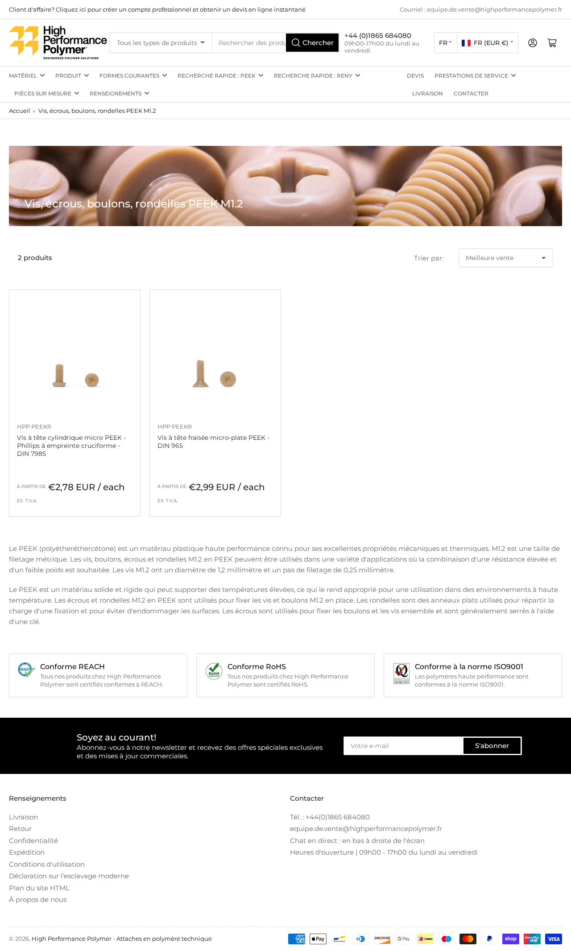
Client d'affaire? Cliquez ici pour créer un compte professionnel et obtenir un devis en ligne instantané (157, 9)
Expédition (27, 852)
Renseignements (115, 93)
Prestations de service (471, 75)
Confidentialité (33, 840)
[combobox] (276, 42)
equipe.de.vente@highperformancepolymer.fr (366, 828)
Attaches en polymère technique (164, 938)
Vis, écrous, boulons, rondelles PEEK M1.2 (97, 110)
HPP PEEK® (34, 426)
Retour (20, 828)
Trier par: (428, 258)
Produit (68, 75)
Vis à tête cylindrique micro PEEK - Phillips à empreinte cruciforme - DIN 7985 (71, 446)
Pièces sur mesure (42, 93)
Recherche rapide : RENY (313, 75)
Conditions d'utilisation (47, 864)
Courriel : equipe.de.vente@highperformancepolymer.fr (481, 9)
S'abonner (492, 745)
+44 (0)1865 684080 (377, 35)
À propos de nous (37, 899)
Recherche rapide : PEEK (217, 75)
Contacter (471, 93)
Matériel (23, 75)
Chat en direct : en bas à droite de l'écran (357, 840)
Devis (415, 75)
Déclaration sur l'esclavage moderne (69, 876)
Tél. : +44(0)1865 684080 (330, 817)
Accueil (19, 110)
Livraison (427, 93)
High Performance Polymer (72, 938)
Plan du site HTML (39, 888)
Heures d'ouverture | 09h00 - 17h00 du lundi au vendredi (384, 852)
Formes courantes (129, 75)
